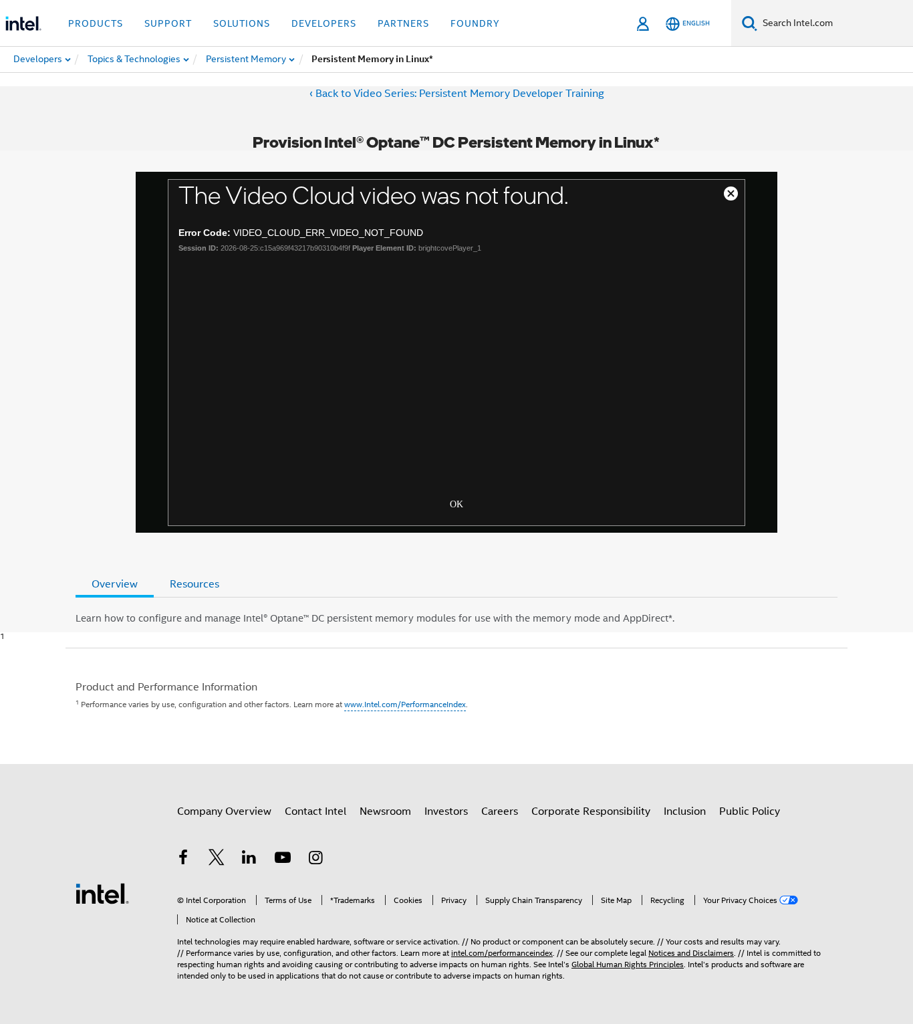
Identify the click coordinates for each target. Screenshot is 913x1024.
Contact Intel (315, 811)
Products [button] (95, 23)
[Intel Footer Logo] (102, 893)
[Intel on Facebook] (183, 860)
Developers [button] (323, 23)
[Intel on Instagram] (315, 860)
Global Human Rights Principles (627, 964)
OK (456, 502)
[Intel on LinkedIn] (249, 860)
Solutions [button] (241, 23)
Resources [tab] (194, 584)
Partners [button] (403, 23)
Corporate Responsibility (590, 811)
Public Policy (749, 811)
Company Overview (224, 811)
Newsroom (385, 811)
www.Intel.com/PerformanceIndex (405, 704)
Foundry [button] (475, 23)
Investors (446, 811)
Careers (499, 811)
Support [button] (168, 23)
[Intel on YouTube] (282, 860)
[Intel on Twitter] (216, 860)
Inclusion (685, 811)
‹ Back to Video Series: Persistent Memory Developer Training (456, 93)
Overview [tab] (115, 584)
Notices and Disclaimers (691, 953)
